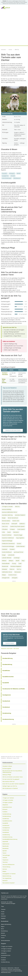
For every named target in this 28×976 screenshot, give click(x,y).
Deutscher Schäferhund (8, 538)
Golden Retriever (20, 546)
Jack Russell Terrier (18, 552)
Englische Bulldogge (7, 540)
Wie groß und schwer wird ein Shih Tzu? (11, 451)
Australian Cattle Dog (7, 515)
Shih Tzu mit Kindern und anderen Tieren (13, 777)
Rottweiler (4, 569)
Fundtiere (5, 811)
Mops (23, 560)
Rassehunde (5, 566)
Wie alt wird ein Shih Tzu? (8, 439)
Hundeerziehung (7, 664)
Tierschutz (5, 862)
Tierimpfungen (6, 855)
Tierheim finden (9, 643)
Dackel (9, 532)
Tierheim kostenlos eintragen (8, 903)
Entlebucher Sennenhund (8, 543)
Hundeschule (6, 701)
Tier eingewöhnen (7, 878)
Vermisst (5, 869)
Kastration (5, 880)
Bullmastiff (14, 523)
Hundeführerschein (8, 676)
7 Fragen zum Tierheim (8, 798)
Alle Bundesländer (5, 940)
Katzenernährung (7, 876)
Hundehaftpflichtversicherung (10, 839)
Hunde (10, 49)
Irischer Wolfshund (6, 552)
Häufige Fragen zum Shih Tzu (10, 786)
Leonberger (17, 557)
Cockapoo (12, 529)
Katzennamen (6, 844)
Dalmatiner (16, 532)
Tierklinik (5, 857)
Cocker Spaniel (21, 529)
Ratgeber (3, 918)
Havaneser (4, 549)
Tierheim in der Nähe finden (13, 430)
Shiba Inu (12, 569)
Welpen (4, 575)
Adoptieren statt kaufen (7, 648)
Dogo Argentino (20, 538)
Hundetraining (6, 713)
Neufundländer (6, 563)
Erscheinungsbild (7, 768)
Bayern (2, 926)
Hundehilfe (5, 682)
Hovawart (12, 549)
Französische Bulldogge (8, 546)
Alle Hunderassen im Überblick (10, 788)
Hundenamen (6, 825)
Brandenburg (4, 931)
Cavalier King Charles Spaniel (17, 526)
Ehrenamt (5, 809)
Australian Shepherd (20, 515)
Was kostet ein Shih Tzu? (8, 462)
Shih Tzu (19, 569)
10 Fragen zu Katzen (7, 802)
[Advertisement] (14, 31)
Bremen (3, 933)
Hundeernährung (7, 658)
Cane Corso (5, 526)
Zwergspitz (14, 577)
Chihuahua (4, 529)
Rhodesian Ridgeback (16, 566)
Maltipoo (11, 560)
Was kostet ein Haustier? (9, 883)
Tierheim (3, 909)
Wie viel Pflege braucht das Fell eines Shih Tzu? (12, 475)
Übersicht (16, 968)
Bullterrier (22, 523)
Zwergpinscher (5, 577)
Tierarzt (4, 853)
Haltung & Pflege (7, 774)
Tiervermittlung (6, 866)
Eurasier (19, 543)
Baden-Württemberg (6, 924)
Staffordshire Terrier (7, 572)
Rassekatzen (6, 848)
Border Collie (16, 520)
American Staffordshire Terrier (9, 512)
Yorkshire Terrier (12, 575)
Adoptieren (5, 804)
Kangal (3, 555)
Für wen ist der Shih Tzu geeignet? (11, 779)
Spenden (5, 850)
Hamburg (3, 935)
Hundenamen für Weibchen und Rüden (13, 689)
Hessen (3, 937)
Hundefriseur (6, 670)
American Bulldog (6, 509)
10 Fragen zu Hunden (7, 506)
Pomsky (14, 563)
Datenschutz (10, 968)
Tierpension (5, 860)
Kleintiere (3, 916)
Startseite (3, 49)
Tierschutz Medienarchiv (8, 864)
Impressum (4, 968)
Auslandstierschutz (7, 807)
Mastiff (17, 560)
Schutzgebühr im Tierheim (9, 873)
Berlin (2, 928)
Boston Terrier (5, 523)
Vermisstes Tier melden (6, 902)
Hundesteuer (6, 707)
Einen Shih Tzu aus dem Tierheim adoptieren (13, 783)
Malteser (4, 560)
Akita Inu (17, 506)
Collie (3, 532)
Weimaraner (18, 572)
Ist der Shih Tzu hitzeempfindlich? (11, 488)
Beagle (3, 518)
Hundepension (6, 695)
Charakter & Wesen (7, 766)
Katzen (2, 914)
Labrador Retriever (6, 557)
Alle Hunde (16, 648)
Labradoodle (11, 555)
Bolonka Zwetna (6, 520)
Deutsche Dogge (18, 535)
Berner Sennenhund (13, 518)
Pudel (20, 563)
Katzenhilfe (5, 841)
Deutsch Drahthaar (6, 535)
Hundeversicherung (8, 719)
